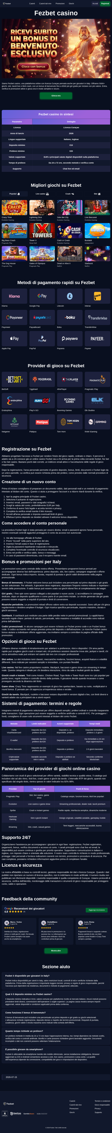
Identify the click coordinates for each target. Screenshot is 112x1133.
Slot (95, 194)
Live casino (40, 194)
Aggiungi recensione (97, 910)
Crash (68, 194)
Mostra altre (56, 951)
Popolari (13, 194)
